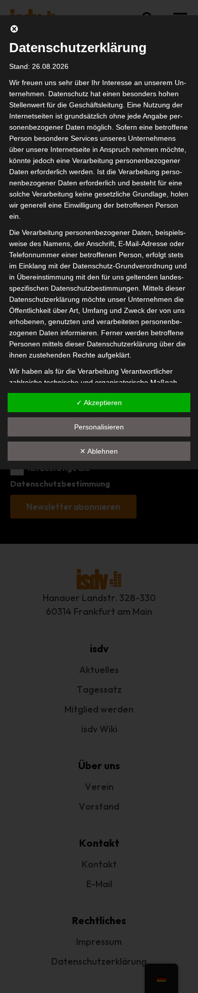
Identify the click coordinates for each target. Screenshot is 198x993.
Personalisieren (99, 427)
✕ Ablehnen (99, 451)
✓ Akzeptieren (99, 403)
